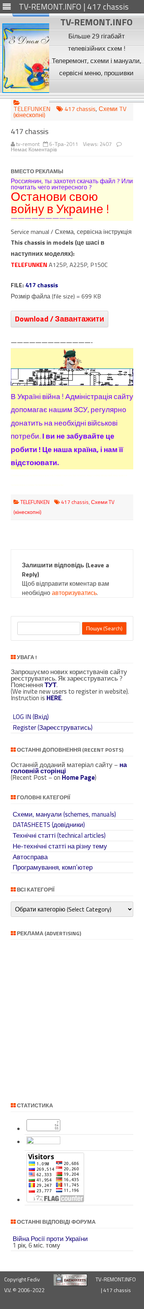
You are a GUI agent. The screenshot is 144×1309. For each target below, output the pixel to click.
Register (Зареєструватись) (53, 727)
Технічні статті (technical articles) (59, 835)
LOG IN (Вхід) (31, 717)
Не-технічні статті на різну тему (60, 846)
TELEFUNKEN (31, 108)
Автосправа (30, 857)
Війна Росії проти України (50, 1239)
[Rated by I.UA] (43, 1142)
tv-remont (28, 144)
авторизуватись (74, 592)
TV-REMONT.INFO (96, 22)
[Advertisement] (96, 90)
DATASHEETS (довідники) (49, 825)
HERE (53, 698)
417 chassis (80, 108)
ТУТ (50, 685)
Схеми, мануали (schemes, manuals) (64, 814)
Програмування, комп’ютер (53, 867)
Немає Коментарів (34, 149)
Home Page (78, 777)
